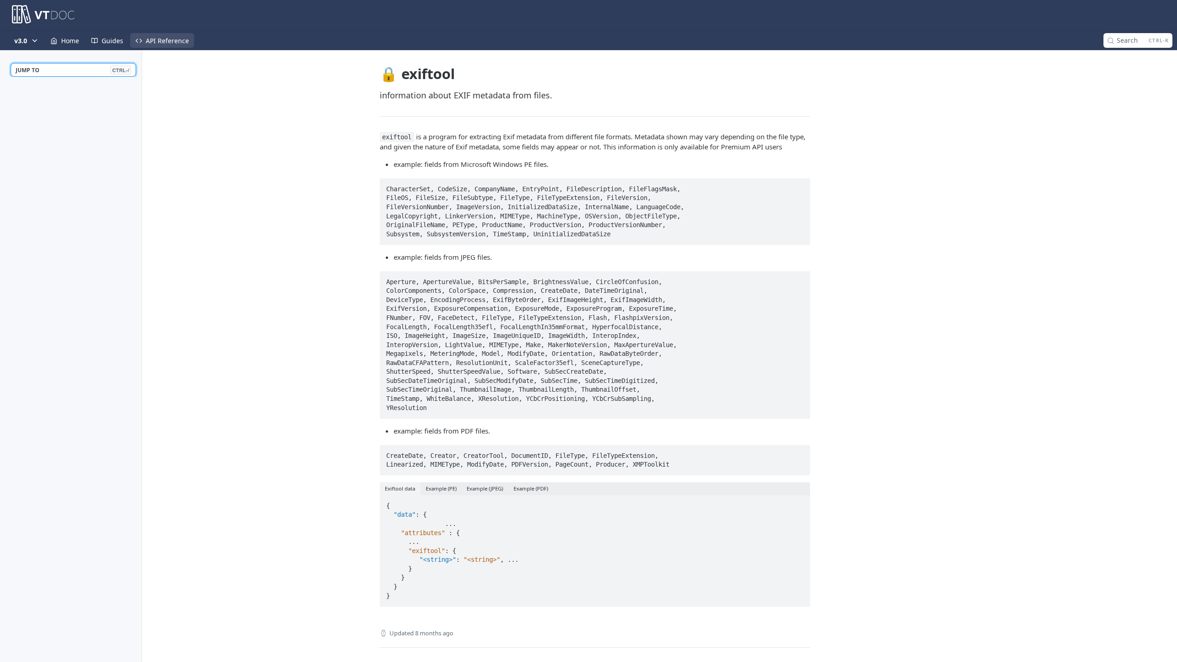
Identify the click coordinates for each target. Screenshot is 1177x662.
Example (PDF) (531, 488)
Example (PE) (441, 488)
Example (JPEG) (485, 488)
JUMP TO (72, 70)
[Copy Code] (799, 186)
